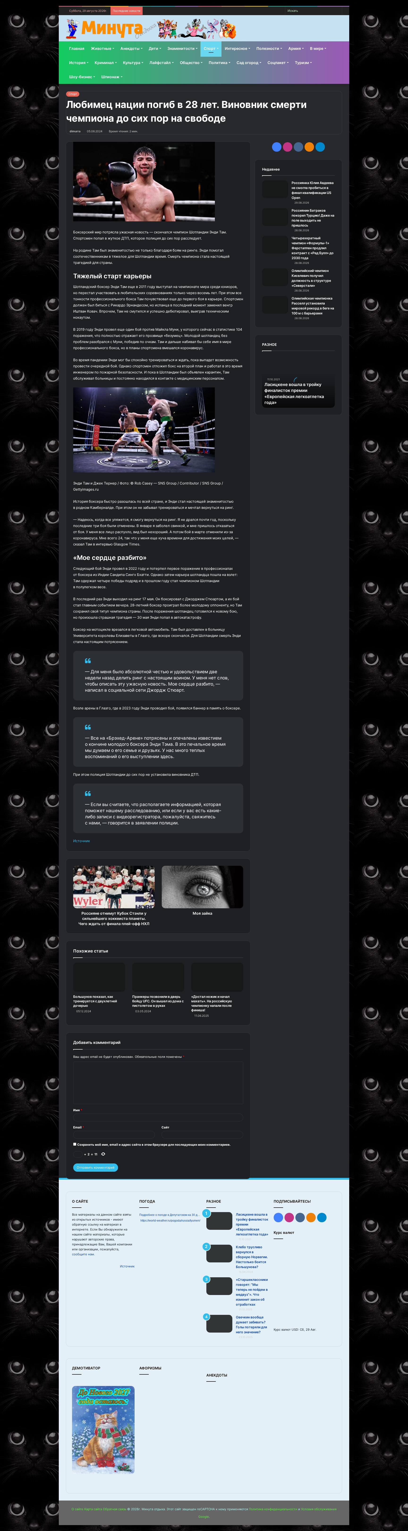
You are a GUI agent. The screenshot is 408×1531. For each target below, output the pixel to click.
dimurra (75, 131)
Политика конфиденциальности (273, 1509)
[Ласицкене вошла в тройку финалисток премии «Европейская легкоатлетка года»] (219, 1221)
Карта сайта (93, 1509)
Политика (218, 62)
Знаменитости (181, 48)
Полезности (267, 48)
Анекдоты (130, 48)
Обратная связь (114, 1509)
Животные (101, 48)
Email (78, 1127)
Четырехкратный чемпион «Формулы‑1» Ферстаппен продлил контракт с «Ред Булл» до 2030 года (313, 248)
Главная (76, 48)
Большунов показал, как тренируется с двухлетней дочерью (95, 1001)
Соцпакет (277, 62)
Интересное (236, 48)
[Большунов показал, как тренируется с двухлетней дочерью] (99, 977)
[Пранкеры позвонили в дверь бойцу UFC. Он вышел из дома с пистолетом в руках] (158, 977)
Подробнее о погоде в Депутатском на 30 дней (170, 1215)
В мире (316, 48)
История (77, 62)
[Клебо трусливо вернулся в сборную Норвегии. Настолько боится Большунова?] (219, 1253)
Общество (190, 62)
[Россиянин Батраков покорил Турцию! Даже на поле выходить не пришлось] (275, 217)
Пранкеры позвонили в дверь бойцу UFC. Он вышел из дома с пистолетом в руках (158, 1001)
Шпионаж (110, 76)
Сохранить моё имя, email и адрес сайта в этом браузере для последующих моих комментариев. (154, 1144)
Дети (153, 48)
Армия (294, 48)
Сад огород (247, 62)
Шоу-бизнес (80, 76)
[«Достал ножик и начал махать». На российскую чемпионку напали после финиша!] (217, 977)
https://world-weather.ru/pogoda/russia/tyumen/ (170, 1220)
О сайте (77, 1509)
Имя (77, 1110)
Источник (81, 841)
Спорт (210, 48)
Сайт (165, 1127)
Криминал (104, 62)
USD (295, 1329)
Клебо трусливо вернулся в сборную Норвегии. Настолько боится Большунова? (252, 1257)
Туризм (302, 62)
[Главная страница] (151, 29)
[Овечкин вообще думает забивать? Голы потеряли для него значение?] (219, 1324)
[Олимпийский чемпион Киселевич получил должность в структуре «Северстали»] (275, 277)
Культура (131, 62)
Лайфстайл (160, 62)
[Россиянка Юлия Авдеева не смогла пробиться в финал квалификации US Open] (275, 189)
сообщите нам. (83, 1254)
